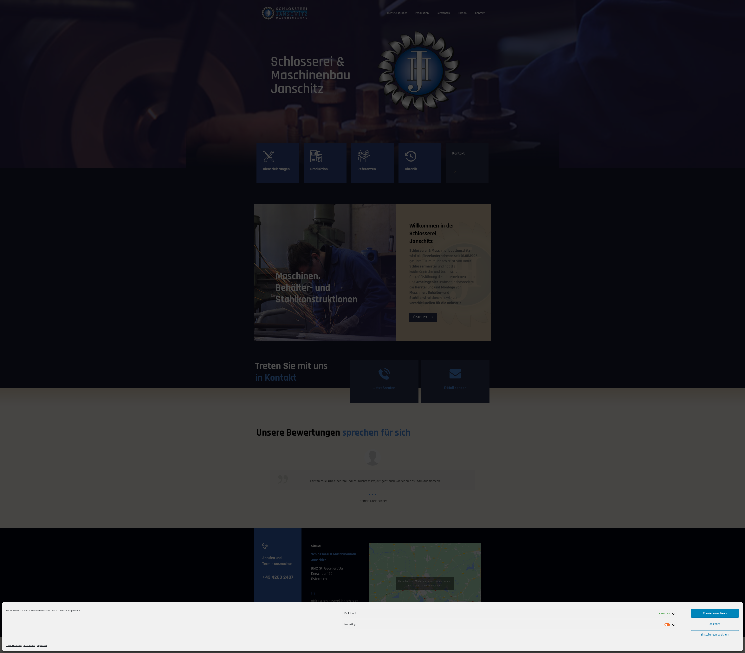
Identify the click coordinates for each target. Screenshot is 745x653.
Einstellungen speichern (715, 635)
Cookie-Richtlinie (14, 645)
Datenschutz (29, 645)
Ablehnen (715, 624)
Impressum (42, 645)
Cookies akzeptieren (715, 613)
